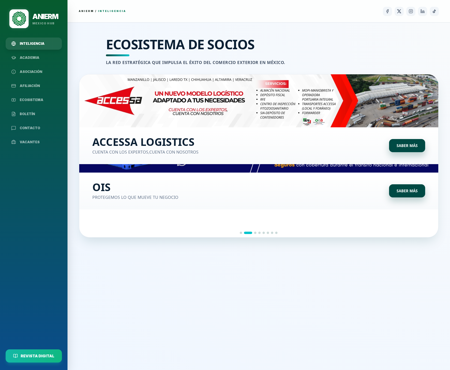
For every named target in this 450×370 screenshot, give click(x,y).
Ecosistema (31, 100)
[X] (399, 11)
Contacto (30, 128)
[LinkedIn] (422, 11)
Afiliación (30, 86)
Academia (29, 58)
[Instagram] (410, 11)
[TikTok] (434, 11)
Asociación (31, 72)
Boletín (27, 114)
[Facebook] (387, 11)
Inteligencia (32, 43)
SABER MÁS (407, 145)
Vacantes (30, 142)
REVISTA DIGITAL (37, 356)
